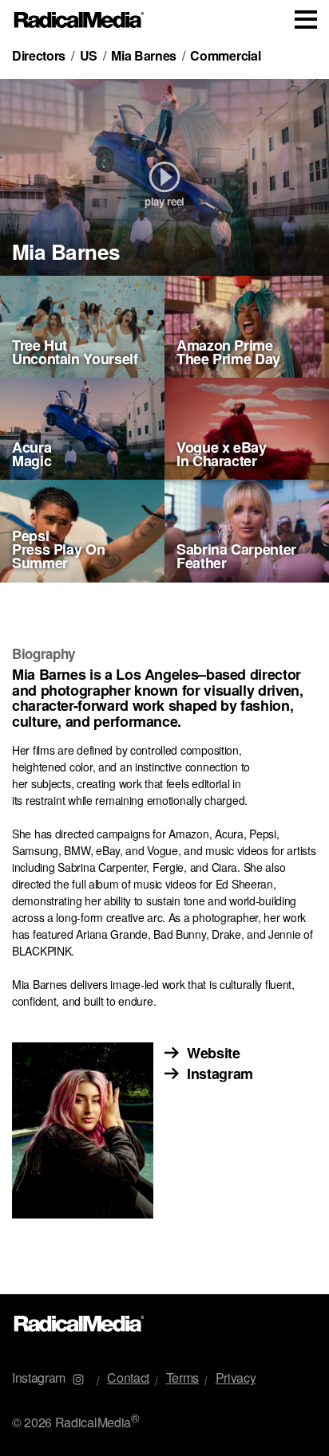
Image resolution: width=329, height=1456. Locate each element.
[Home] (79, 20)
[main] (164, 667)
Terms (182, 1377)
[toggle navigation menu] (306, 19)
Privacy (236, 1377)
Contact (128, 1377)
